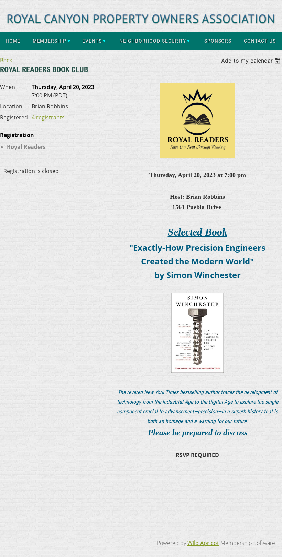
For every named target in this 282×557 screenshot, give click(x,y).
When (7, 87)
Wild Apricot (203, 543)
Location (11, 106)
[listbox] (251, 60)
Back (6, 60)
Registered (14, 117)
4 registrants (48, 117)
